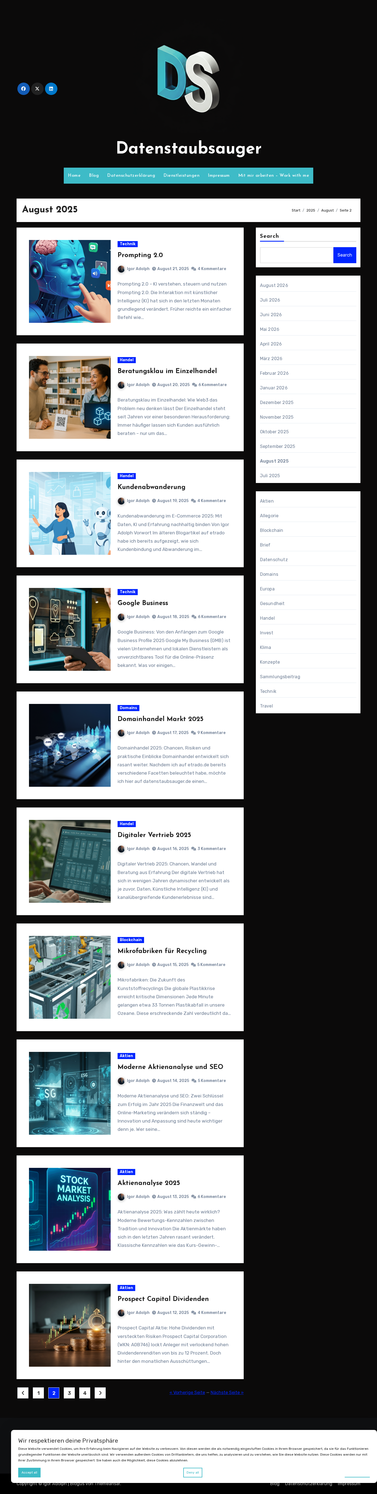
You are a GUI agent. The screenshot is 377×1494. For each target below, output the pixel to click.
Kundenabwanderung (151, 487)
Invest (266, 632)
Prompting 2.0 (140, 255)
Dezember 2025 (277, 402)
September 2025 (277, 446)
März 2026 (271, 358)
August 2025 (274, 461)
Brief (265, 545)
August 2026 (274, 285)
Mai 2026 (270, 329)
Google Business (143, 603)
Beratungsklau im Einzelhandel (167, 371)
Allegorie (269, 515)
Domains (128, 708)
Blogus (77, 1483)
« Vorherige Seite (187, 1392)
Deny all (193, 1472)
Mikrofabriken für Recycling (162, 951)
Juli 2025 (270, 475)
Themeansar (107, 1483)
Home (74, 175)
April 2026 (271, 344)
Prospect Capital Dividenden (163, 1299)
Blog (94, 175)
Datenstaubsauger (189, 149)
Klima (265, 647)
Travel (266, 706)
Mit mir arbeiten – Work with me (273, 175)
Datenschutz (274, 559)
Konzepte (270, 662)
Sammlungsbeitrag (280, 676)
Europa (267, 589)
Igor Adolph (138, 268)
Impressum (219, 175)
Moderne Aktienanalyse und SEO (170, 1067)
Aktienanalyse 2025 (149, 1183)
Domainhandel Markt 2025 (160, 719)
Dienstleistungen (181, 175)
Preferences (357, 1472)
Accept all (29, 1472)
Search (269, 236)
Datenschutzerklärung (131, 175)
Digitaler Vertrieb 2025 (154, 835)
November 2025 (277, 417)
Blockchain (131, 940)
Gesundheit (272, 603)
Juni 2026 (271, 314)
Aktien (126, 1056)
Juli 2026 (270, 300)
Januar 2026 (274, 387)
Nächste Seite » (227, 1392)
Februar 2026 (274, 373)
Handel (127, 360)
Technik (128, 244)
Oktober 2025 (274, 431)
